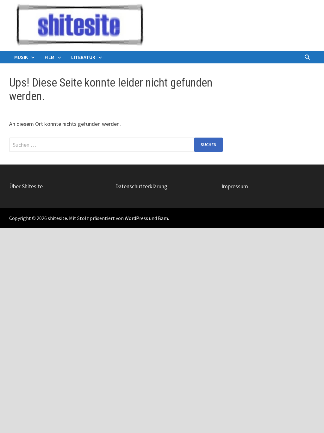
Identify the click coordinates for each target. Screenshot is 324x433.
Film (49, 57)
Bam (163, 218)
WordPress (136, 218)
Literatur (83, 57)
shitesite (57, 218)
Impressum (234, 186)
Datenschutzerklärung (141, 186)
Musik (21, 57)
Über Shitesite (26, 186)
